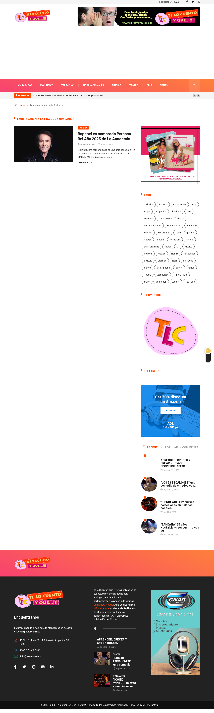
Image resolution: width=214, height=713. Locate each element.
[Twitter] (193, 2)
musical (148, 253)
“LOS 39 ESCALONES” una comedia (122, 661)
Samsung (188, 260)
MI (178, 246)
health (160, 239)
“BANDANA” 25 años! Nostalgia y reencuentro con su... (179, 527)
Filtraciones (164, 232)
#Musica (148, 204)
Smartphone (163, 267)
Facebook (192, 225)
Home (22, 105)
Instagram (175, 239)
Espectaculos (174, 225)
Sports (179, 267)
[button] (194, 95)
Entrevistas (167, 457)
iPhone (189, 239)
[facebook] (187, 2)
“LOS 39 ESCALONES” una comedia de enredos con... (178, 484)
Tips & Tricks (180, 274)
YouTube (190, 281)
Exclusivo (46, 85)
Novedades (189, 253)
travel (147, 281)
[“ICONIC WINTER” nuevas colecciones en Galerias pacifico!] (102, 680)
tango (191, 267)
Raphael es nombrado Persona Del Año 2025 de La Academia (104, 136)
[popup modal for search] (194, 85)
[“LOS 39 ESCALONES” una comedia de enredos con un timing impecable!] (102, 658)
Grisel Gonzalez (88, 144)
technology (163, 274)
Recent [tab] (152, 447)
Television (68, 85)
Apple (147, 211)
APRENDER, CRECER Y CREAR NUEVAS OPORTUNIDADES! (175, 463)
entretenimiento (152, 225)
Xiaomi (176, 281)
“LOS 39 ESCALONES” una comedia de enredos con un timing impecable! (68, 95)
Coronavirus (165, 218)
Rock (174, 260)
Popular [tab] (171, 447)
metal (168, 246)
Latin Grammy (151, 246)
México (162, 253)
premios (162, 260)
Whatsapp (161, 281)
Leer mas (83, 162)
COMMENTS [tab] (190, 447)
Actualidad (166, 499)
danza (180, 218)
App (194, 204)
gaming (190, 232)
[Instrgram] (199, 2)
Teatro (133, 85)
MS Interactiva (101, 608)
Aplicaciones (179, 204)
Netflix (174, 253)
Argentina (161, 211)
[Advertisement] (107, 57)
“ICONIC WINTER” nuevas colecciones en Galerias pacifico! (177, 505)
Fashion (148, 232)
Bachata (176, 211)
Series (164, 85)
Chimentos (25, 85)
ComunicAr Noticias (104, 604)
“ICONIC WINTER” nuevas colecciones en (124, 683)
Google (147, 239)
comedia (148, 218)
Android (163, 204)
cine (189, 211)
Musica (116, 85)
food (178, 232)
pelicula (148, 260)
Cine (149, 85)
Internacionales (93, 85)
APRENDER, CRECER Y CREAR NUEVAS (112, 640)
